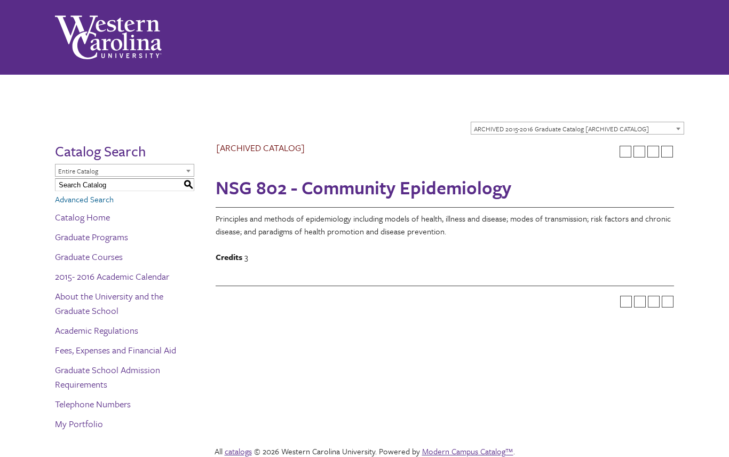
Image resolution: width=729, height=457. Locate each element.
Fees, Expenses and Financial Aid (115, 350)
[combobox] (577, 128)
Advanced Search (84, 199)
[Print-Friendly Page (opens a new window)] (653, 151)
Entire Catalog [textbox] (78, 171)
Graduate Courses (89, 256)
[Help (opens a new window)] (667, 151)
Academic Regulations (96, 330)
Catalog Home (82, 217)
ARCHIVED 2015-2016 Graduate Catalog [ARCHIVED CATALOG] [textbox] (561, 128)
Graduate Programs (91, 236)
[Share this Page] (639, 151)
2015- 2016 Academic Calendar (112, 276)
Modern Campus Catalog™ (467, 451)
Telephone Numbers (93, 404)
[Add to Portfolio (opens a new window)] (625, 151)
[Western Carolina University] (108, 37)
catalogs (238, 451)
